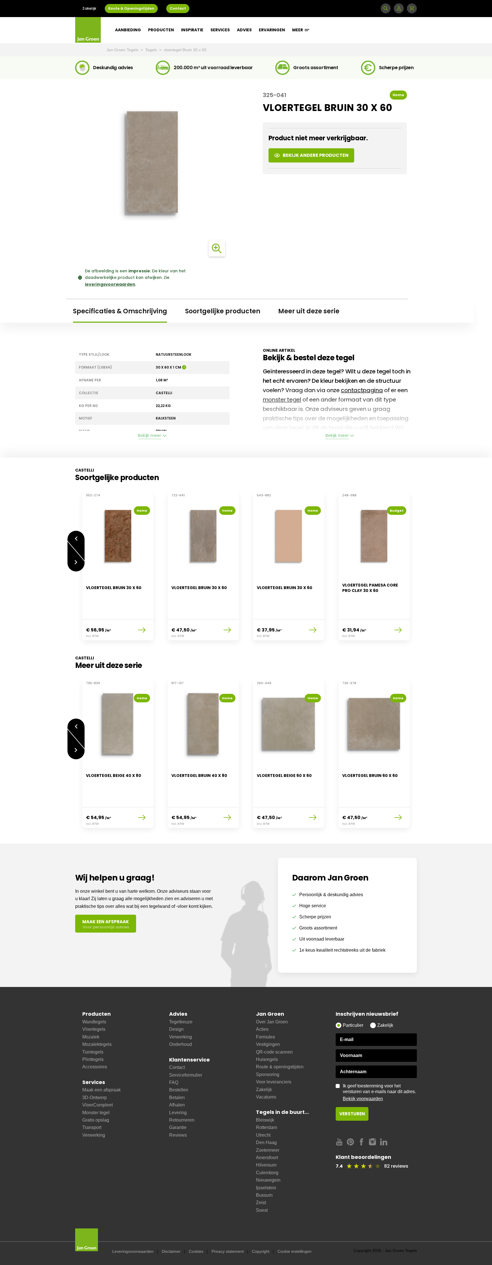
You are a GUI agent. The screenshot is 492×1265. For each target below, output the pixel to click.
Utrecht (263, 1135)
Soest (262, 1210)
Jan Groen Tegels (123, 50)
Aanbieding (128, 30)
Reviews (178, 1135)
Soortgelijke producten (222, 311)
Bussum (264, 1195)
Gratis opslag (95, 1120)
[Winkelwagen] (412, 8)
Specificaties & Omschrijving (120, 311)
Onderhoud (180, 1044)
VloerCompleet (97, 1104)
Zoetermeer (267, 1150)
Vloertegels (93, 1029)
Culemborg (267, 1172)
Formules (265, 1036)
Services (220, 30)
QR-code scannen (274, 1052)
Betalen (177, 1097)
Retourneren (181, 1120)
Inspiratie (192, 30)
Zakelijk (89, 8)
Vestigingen (268, 1044)
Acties (262, 1029)
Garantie (177, 1127)
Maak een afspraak (101, 1089)
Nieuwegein (268, 1180)
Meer (298, 30)
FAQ (173, 1082)
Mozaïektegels (97, 1044)
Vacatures (266, 1097)
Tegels (151, 50)
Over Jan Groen (272, 1021)
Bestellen (178, 1089)
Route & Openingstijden (131, 8)
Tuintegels (92, 1052)
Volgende (76, 566)
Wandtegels (94, 1021)
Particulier (353, 1025)
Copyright (260, 1251)
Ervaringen (272, 30)
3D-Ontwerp (94, 1097)
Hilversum (266, 1165)
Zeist (261, 1202)
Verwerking (93, 1135)
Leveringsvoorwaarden (132, 1251)
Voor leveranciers (273, 1081)
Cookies (196, 1251)
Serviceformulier (185, 1075)
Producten (161, 30)
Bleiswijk (265, 1120)
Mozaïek (90, 1036)
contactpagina (362, 390)
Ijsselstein (266, 1187)
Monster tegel (96, 1112)
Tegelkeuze (180, 1021)
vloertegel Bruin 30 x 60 (185, 50)
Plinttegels (93, 1059)
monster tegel (282, 400)
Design (176, 1029)
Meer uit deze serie (308, 311)
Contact (178, 8)
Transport (91, 1127)
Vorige (76, 536)
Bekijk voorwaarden (363, 1098)
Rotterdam (266, 1127)
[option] (118, 569)
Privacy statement (228, 1251)
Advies (244, 30)
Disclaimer (171, 1251)
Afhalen (177, 1104)
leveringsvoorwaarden (110, 284)
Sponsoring (267, 1074)
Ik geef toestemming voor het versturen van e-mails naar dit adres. (379, 1092)
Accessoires (94, 1066)
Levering (178, 1112)
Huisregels (267, 1059)
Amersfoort (267, 1157)
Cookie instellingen (294, 1251)
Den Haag (266, 1142)
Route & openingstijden (280, 1066)
